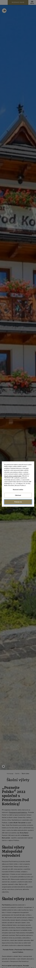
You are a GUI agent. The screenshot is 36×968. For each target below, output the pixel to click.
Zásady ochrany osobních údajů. (13, 476)
